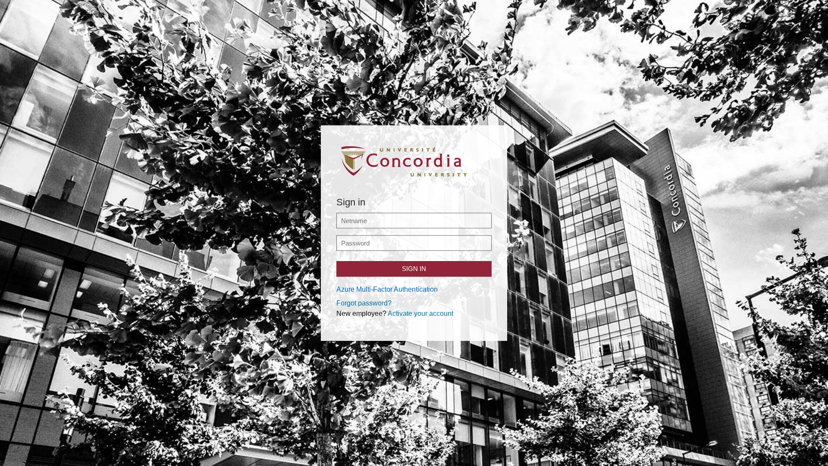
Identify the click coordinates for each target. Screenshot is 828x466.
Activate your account (420, 313)
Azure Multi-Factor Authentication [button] (387, 289)
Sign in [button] (414, 268)
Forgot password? (364, 303)
